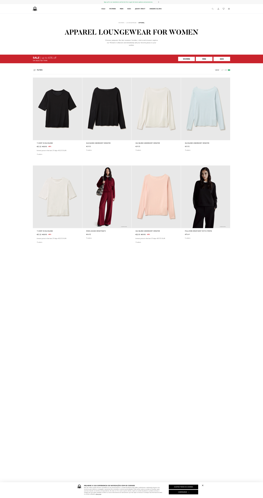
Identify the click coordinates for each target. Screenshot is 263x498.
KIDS (129, 9)
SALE (103, 9)
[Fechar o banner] (202, 485)
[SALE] (131, 59)
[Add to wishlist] (36, 80)
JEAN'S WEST (140, 9)
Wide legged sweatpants (96, 231)
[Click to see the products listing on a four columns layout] (226, 70)
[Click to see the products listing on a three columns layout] (229, 70)
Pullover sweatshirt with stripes (198, 231)
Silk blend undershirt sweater (98, 143)
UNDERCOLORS (155, 9)
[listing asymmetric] (222, 70)
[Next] (158, 2)
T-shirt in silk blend (45, 143)
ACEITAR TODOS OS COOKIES (183, 487)
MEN (121, 9)
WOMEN (112, 9)
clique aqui (98, 494)
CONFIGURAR (182, 492)
